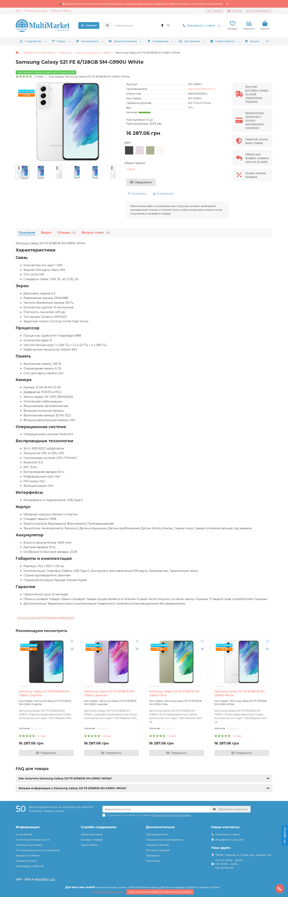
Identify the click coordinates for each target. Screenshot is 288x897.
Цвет (127, 142)
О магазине (24, 834)
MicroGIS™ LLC (44, 879)
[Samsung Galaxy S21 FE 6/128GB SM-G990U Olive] (176, 662)
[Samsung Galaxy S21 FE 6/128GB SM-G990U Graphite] (46, 662)
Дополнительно (160, 827)
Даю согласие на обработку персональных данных (160, 891)
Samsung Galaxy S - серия (94, 52)
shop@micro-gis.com (229, 839)
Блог (18, 10)
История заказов (157, 850)
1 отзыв (37, 76)
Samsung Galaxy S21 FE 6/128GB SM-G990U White (239, 693)
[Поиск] (168, 25)
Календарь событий (30, 866)
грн (214, 11)
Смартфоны (33, 41)
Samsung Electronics (201, 88)
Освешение (160, 41)
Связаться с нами (201, 25)
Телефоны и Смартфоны (39, 52)
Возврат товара (92, 839)
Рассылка (153, 860)
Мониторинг (90, 41)
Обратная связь (92, 834)
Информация (28, 827)
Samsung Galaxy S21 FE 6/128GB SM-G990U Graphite (44, 693)
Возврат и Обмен (61, 10)
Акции (254, 41)
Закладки (152, 855)
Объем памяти (134, 163)
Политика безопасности (33, 839)
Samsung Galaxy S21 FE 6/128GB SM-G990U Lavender (109, 693)
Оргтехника (192, 41)
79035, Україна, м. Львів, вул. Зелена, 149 (243, 854)
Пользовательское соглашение (38, 850)
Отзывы (65, 232)
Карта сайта (89, 844)
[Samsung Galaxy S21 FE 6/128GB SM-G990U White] (241, 662)
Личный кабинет (157, 844)
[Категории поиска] (107, 25)
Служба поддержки (98, 827)
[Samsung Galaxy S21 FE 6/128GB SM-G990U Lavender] (111, 662)
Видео (46, 232)
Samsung (66, 52)
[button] (16, 172)
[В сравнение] (72, 648)
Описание (27, 232)
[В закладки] (72, 641)
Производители (157, 834)
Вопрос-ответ (95, 232)
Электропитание (125, 41)
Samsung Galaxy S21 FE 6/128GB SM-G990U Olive (174, 693)
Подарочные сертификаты (164, 839)
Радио (61, 41)
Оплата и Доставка (36, 10)
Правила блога (26, 860)
